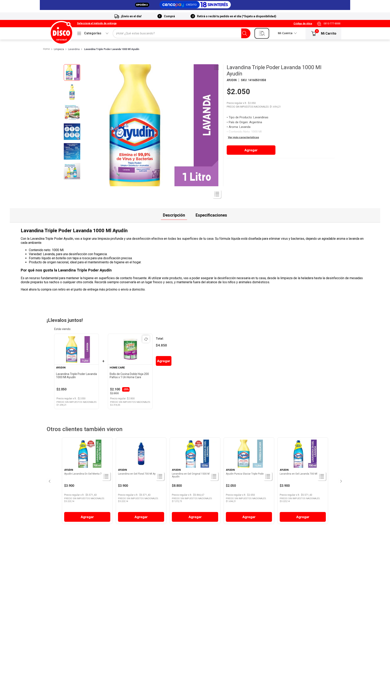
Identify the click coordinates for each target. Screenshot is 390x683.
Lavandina (74, 49)
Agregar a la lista (216, 67)
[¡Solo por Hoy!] (195, 5)
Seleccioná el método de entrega (96, 23)
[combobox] (181, 33)
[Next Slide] (340, 480)
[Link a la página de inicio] (46, 49)
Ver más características (243, 137)
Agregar (251, 150)
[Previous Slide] (49, 480)
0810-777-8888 (332, 23)
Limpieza (59, 49)
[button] (96, 23)
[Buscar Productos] (244, 33)
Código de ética (303, 23)
